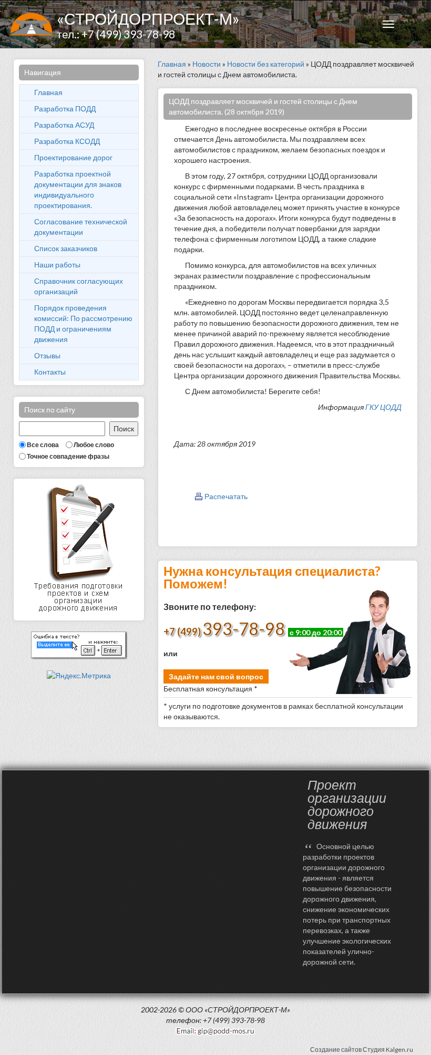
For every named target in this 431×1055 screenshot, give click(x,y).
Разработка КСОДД (67, 141)
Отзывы (47, 355)
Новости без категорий (265, 63)
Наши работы (57, 264)
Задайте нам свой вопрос (216, 676)
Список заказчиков (65, 248)
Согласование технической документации (80, 226)
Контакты (50, 371)
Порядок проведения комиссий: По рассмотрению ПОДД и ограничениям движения (83, 323)
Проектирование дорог (73, 157)
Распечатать (226, 496)
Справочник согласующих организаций (78, 286)
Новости (206, 63)
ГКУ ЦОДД (383, 406)
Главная (48, 92)
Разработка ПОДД (65, 108)
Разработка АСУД (64, 124)
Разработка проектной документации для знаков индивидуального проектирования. (77, 189)
